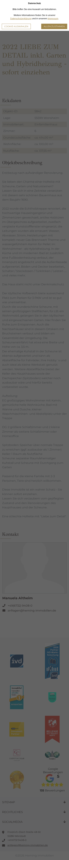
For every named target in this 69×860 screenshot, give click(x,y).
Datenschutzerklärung (20, 18)
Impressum (53, 18)
